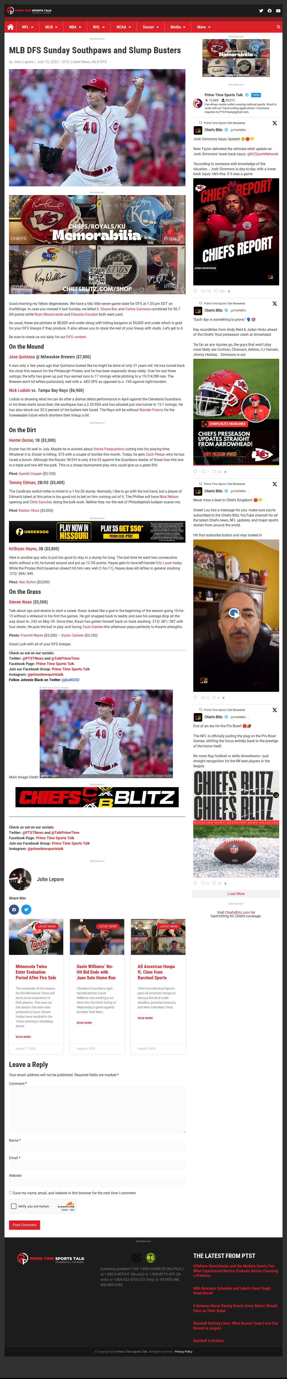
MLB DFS (99, 62)
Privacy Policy (183, 1351)
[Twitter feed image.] (236, 231)
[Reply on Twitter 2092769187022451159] (196, 472)
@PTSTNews (32, 658)
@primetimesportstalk (45, 674)
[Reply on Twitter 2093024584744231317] (196, 291)
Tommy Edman (22, 482)
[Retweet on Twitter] (200, 122)
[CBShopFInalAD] (97, 293)
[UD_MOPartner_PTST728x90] (97, 541)
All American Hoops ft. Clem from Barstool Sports (156, 972)
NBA (72, 27)
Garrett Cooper (30, 474)
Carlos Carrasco (137, 309)
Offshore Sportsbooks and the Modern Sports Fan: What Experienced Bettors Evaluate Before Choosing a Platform (235, 1271)
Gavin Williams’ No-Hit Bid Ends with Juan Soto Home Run (96, 972)
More (201, 27)
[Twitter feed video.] (236, 616)
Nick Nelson (169, 497)
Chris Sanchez (41, 502)
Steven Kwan (20, 602)
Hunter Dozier (21, 440)
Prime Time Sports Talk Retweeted (224, 123)
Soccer (148, 27)
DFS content (76, 337)
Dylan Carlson (72, 635)
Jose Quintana (22, 356)
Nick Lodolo (19, 390)
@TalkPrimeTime (65, 658)
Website (15, 1175)
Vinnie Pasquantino (108, 449)
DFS (65, 62)
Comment (18, 1084)
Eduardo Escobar (84, 314)
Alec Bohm (27, 582)
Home (10, 27)
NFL (25, 27)
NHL (96, 27)
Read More (23, 1037)
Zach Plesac (155, 454)
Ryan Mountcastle (49, 314)
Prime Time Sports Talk (55, 664)
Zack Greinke (93, 627)
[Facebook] (270, 11)
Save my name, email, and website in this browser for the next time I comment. (75, 1193)
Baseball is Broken (208, 1340)
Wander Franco (151, 410)
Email (14, 1158)
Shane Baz (108, 309)
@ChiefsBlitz (238, 130)
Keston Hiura (29, 510)
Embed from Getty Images (54, 687)
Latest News (80, 62)
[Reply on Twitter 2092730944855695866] (196, 883)
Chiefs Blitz (213, 130)
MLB (49, 27)
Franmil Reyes (32, 635)
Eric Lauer (164, 563)
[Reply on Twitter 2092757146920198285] (196, 698)
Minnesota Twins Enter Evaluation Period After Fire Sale (36, 972)
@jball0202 (70, 680)
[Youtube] (278, 11)
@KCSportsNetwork (262, 154)
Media (176, 27)
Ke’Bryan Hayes (23, 548)
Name (15, 1140)
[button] (278, 27)
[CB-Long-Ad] (97, 806)
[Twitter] (261, 11)
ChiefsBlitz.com (237, 912)
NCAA (121, 27)
